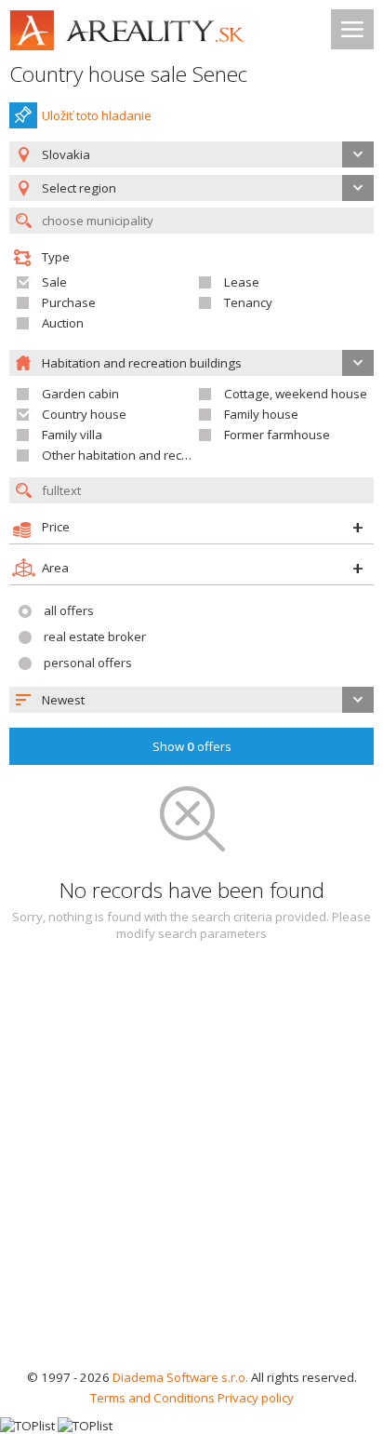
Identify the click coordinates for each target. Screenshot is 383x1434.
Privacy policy (256, 1397)
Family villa (72, 434)
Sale (54, 282)
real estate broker (95, 636)
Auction (63, 323)
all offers (69, 610)
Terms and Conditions (152, 1397)
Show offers (191, 746)
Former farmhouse (277, 434)
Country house (84, 414)
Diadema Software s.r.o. (180, 1377)
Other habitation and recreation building (156, 455)
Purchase (69, 302)
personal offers (88, 662)
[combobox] (191, 154)
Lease (241, 282)
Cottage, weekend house (295, 393)
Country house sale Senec (128, 74)
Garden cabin (80, 393)
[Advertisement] (191, 1166)
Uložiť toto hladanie (97, 115)
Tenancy (248, 302)
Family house (261, 414)
